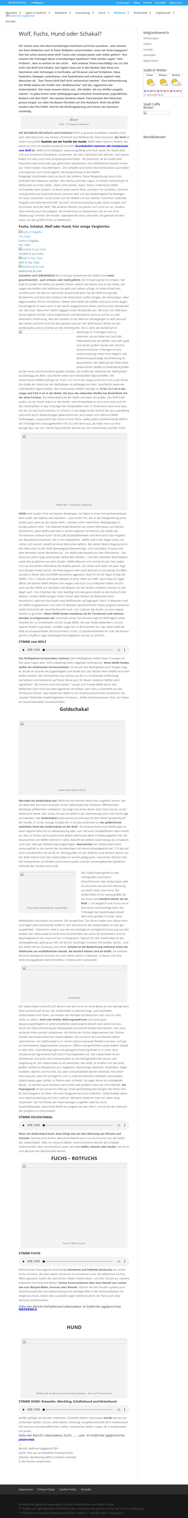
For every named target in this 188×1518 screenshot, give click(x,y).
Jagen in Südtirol (36, 13)
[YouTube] (151, 1499)
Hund (101, 13)
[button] (74, 1429)
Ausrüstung (82, 13)
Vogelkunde (163, 13)
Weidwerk (61, 13)
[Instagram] (159, 1499)
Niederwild (140, 13)
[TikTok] (167, 1499)
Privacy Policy (46, 1489)
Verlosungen (123, 3)
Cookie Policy (67, 1489)
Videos (136, 3)
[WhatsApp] (136, 1499)
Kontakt (147, 3)
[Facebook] (144, 1499)
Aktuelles (11, 13)
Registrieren (175, 3)
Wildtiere (119, 13)
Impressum (26, 1489)
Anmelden (160, 3)
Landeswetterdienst (154, 95)
